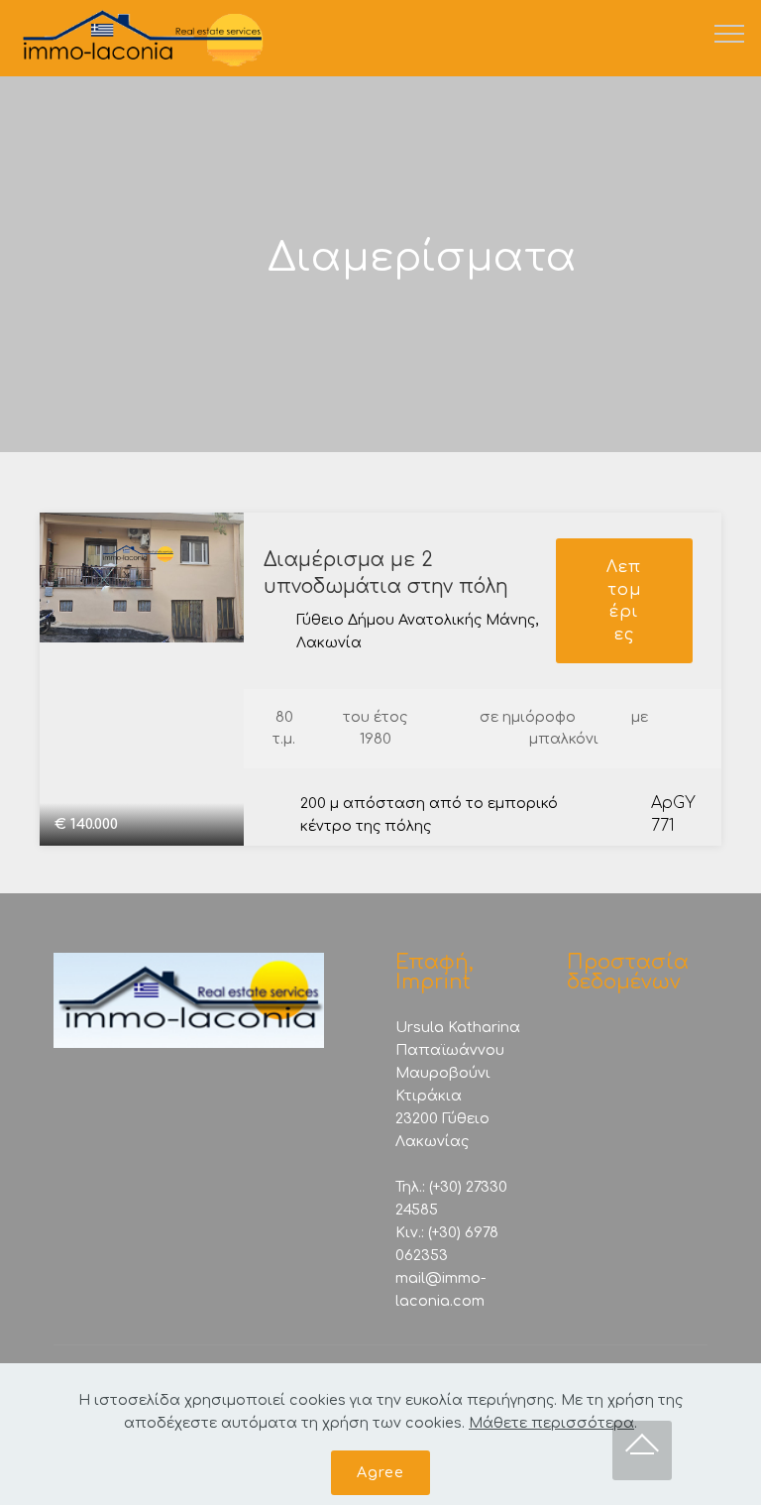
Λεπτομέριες (623, 600)
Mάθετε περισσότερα (551, 1423)
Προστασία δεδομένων (628, 972)
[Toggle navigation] (729, 33)
